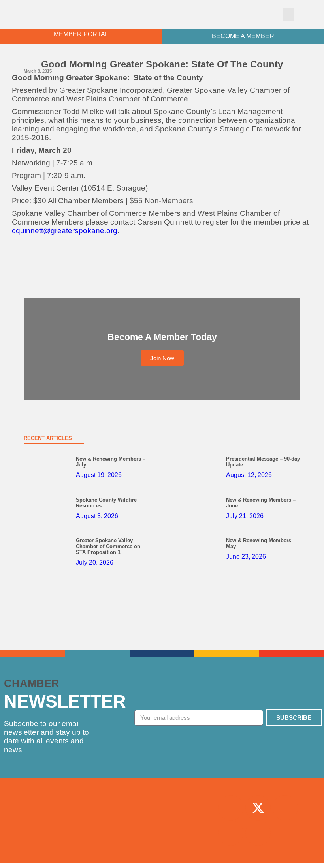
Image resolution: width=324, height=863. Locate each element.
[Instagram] (285, 807)
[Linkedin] (230, 833)
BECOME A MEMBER (243, 36)
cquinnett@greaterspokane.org (64, 231)
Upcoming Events (162, 829)
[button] (288, 14)
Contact (162, 848)
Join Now (162, 793)
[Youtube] (258, 833)
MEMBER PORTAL (81, 34)
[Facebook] (230, 807)
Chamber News (162, 811)
